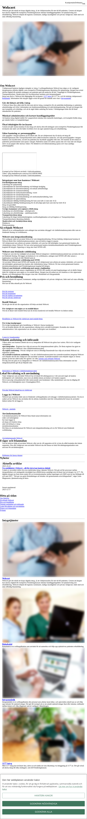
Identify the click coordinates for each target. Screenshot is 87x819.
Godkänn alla (43, 811)
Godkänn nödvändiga (43, 803)
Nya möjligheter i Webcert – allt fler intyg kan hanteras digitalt (26, 468)
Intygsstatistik (66, 98)
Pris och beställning (7, 502)
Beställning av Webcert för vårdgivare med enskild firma (22, 319)
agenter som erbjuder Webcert (49, 359)
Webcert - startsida (8, 409)
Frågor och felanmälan (8, 508)
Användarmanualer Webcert (12, 438)
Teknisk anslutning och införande (12, 504)
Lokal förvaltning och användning (12, 506)
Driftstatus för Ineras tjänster (12, 455)
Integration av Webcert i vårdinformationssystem (19, 371)
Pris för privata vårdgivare (11, 298)
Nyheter (3, 510)
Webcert (6, 578)
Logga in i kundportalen (10, 337)
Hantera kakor (43, 795)
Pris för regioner (8, 291)
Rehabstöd (6, 98)
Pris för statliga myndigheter (12, 296)
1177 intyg (47, 96)
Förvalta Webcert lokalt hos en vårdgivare (17, 390)
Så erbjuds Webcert (7, 500)
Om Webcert (4, 498)
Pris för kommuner (9, 293)
